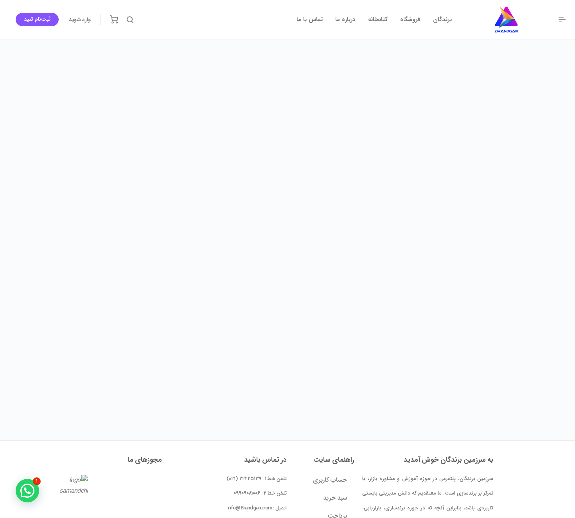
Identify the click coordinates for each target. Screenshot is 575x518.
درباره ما (345, 19)
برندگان (442, 19)
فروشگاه (410, 19)
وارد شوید (80, 19)
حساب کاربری (330, 480)
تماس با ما (309, 19)
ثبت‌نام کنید (37, 19)
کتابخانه (378, 19)
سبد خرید (335, 498)
